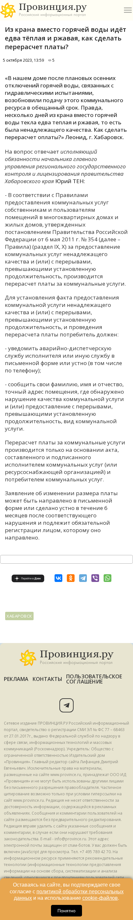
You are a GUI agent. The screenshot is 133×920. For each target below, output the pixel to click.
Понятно (66, 910)
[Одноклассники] (71, 578)
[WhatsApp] (107, 578)
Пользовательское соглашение (94, 679)
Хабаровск (19, 616)
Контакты (48, 679)
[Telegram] (83, 578)
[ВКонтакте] (58, 578)
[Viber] (95, 578)
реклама (16, 679)
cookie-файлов (100, 898)
